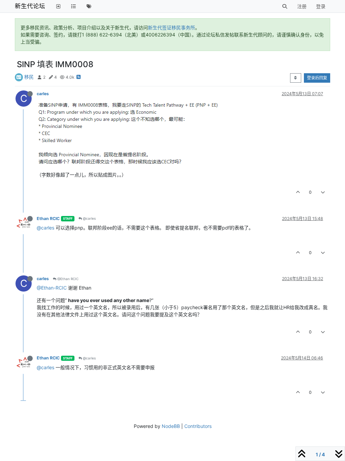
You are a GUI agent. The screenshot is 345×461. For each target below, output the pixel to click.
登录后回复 (317, 77)
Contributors (198, 426)
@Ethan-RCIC (52, 288)
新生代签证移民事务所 (171, 27)
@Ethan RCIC (67, 279)
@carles (89, 218)
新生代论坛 (30, 5)
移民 (29, 77)
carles (43, 93)
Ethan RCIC (48, 218)
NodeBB (171, 426)
